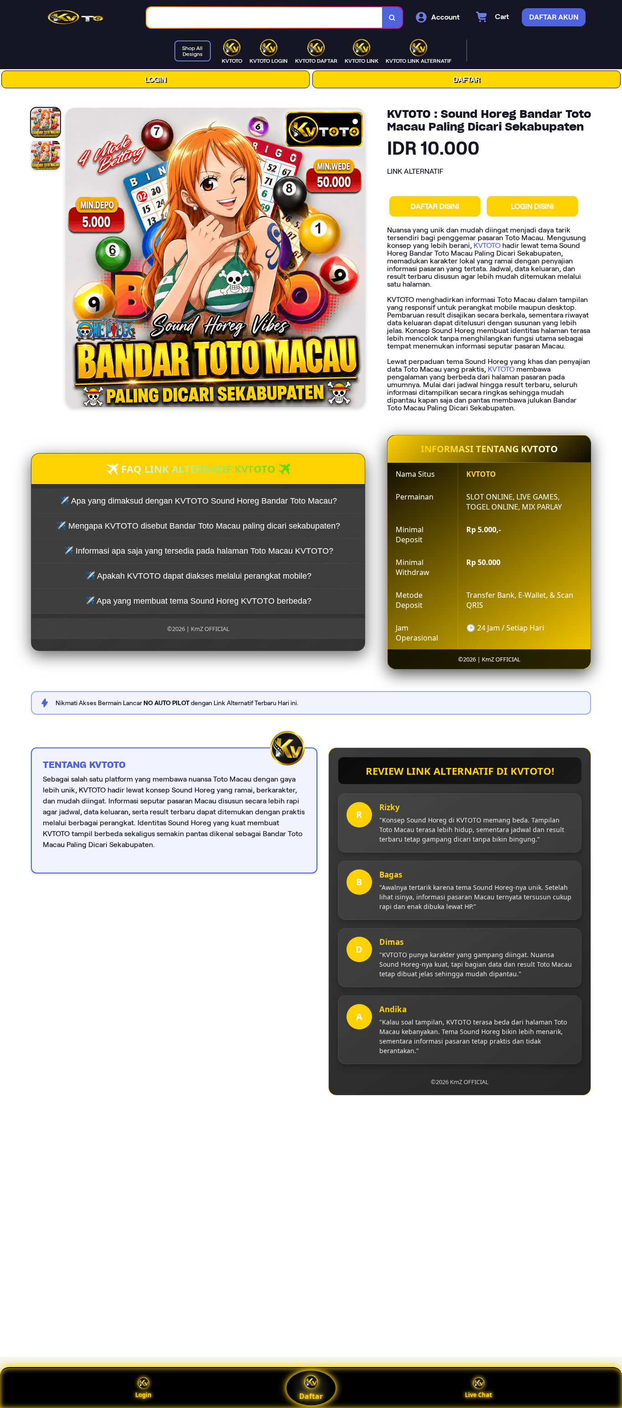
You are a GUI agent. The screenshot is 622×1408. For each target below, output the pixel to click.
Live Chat (478, 1395)
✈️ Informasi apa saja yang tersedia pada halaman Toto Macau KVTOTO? (198, 550)
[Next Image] (358, 258)
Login (143, 1395)
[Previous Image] (73, 258)
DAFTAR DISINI (435, 206)
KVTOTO (487, 245)
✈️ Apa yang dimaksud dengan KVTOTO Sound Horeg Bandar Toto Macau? (198, 500)
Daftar (311, 1396)
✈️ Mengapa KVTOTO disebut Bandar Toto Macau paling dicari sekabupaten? (198, 525)
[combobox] (264, 17)
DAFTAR (466, 79)
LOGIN (155, 79)
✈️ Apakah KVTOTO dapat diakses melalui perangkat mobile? (198, 575)
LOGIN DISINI (532, 206)
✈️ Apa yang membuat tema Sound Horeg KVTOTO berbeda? (198, 601)
